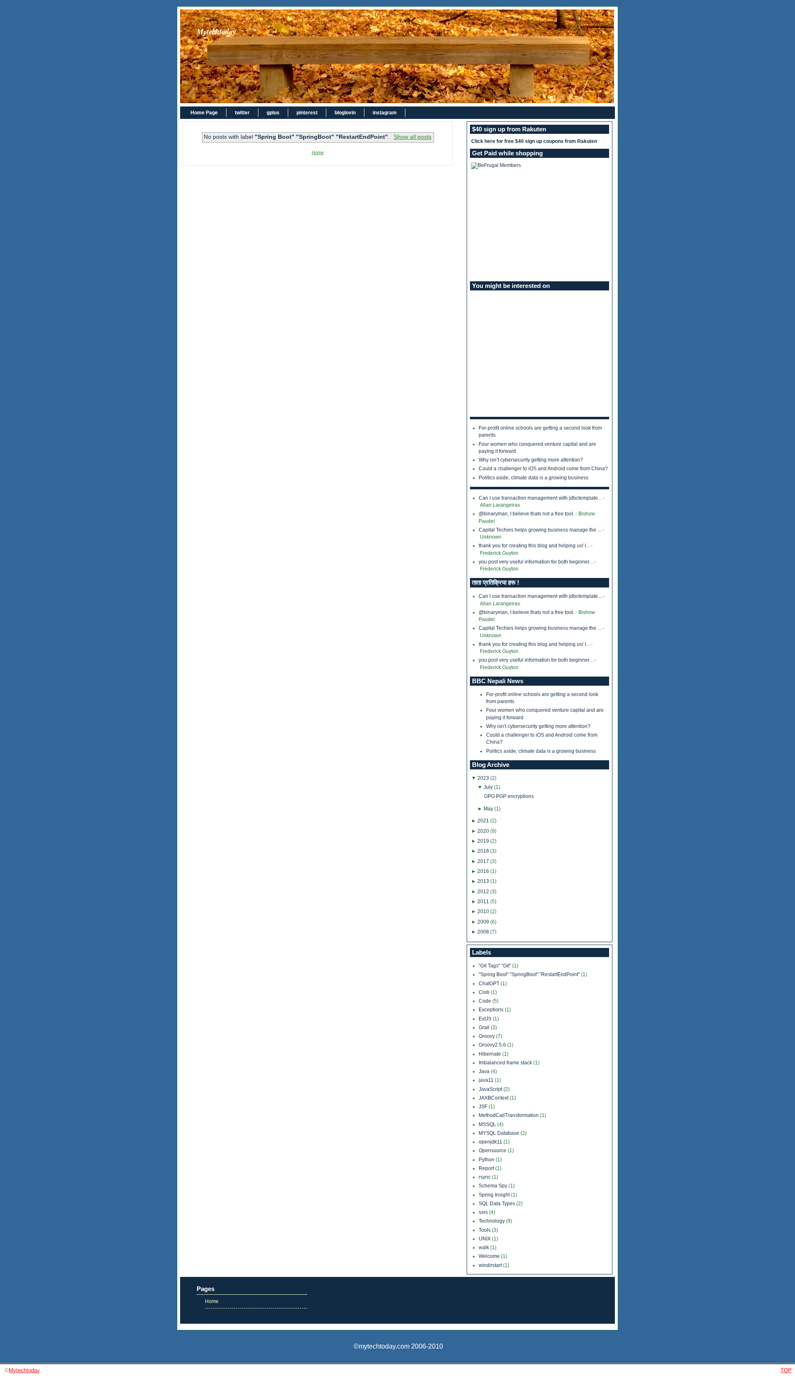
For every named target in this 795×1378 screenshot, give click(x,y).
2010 (483, 911)
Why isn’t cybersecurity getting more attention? (531, 460)
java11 (487, 1080)
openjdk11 (491, 1142)
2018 (483, 851)
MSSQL (488, 1124)
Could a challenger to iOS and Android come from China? (543, 468)
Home (318, 152)
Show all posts (412, 137)
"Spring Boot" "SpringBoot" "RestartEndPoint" (530, 974)
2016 (483, 871)
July (488, 787)
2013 (483, 881)
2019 (483, 841)
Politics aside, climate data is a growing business (533, 478)
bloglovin (345, 113)
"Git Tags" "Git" (495, 966)
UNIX (485, 1239)
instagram (385, 113)
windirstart (491, 1265)
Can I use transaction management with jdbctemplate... (540, 498)
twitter (242, 113)
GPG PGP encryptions (509, 796)
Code (485, 1001)
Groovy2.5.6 (493, 1045)
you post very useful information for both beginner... (536, 562)
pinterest (307, 113)
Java (485, 1071)
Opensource (493, 1150)
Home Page (204, 113)
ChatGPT (490, 983)
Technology (492, 1221)
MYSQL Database (499, 1133)
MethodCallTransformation (509, 1115)
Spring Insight (495, 1195)
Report (487, 1168)
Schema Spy (493, 1186)
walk (484, 1247)
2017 (483, 861)
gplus (273, 113)
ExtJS (486, 1019)
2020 (483, 831)
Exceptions (492, 1010)
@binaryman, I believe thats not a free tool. (526, 514)
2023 (483, 778)
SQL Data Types (497, 1203)
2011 (483, 901)
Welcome (490, 1256)
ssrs (484, 1212)
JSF (484, 1107)
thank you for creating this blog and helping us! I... (534, 546)
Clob (485, 992)
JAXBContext (494, 1098)
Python (487, 1160)
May (488, 809)
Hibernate (490, 1054)
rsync (485, 1177)
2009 (483, 922)
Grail (485, 1027)
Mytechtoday (216, 31)
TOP (786, 1370)
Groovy (487, 1036)
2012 (483, 891)
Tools (485, 1230)
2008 (483, 932)
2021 (483, 821)
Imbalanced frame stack (506, 1063)
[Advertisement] (539, 225)
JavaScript (491, 1089)
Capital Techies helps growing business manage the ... (540, 530)
